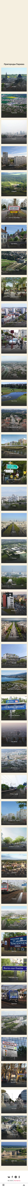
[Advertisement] (14, 46)
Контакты (17, 1180)
